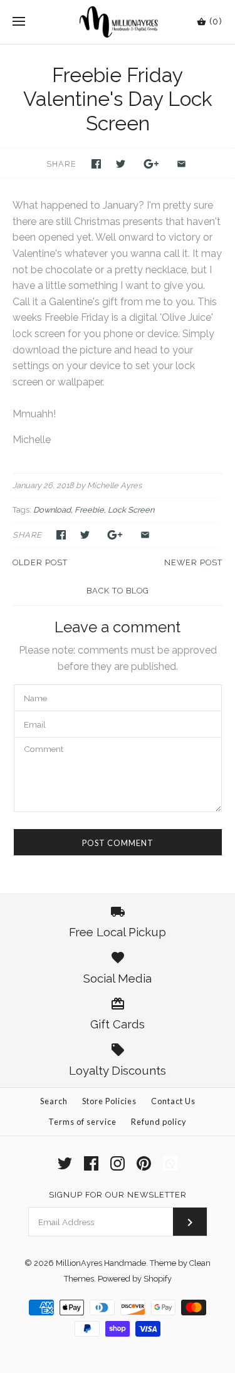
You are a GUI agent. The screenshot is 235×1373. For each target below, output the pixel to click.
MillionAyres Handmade (101, 1263)
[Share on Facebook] (96, 164)
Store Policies (109, 1101)
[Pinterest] (144, 1163)
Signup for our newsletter (118, 1194)
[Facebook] (91, 1163)
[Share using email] (181, 164)
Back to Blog (117, 590)
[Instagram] (117, 1163)
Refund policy (159, 1122)
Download (52, 509)
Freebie (89, 509)
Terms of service (82, 1122)
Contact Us (173, 1101)
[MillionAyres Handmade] (117, 22)
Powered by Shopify (135, 1278)
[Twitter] (65, 1163)
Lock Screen (131, 509)
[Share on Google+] (151, 164)
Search (54, 1101)
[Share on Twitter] (120, 164)
